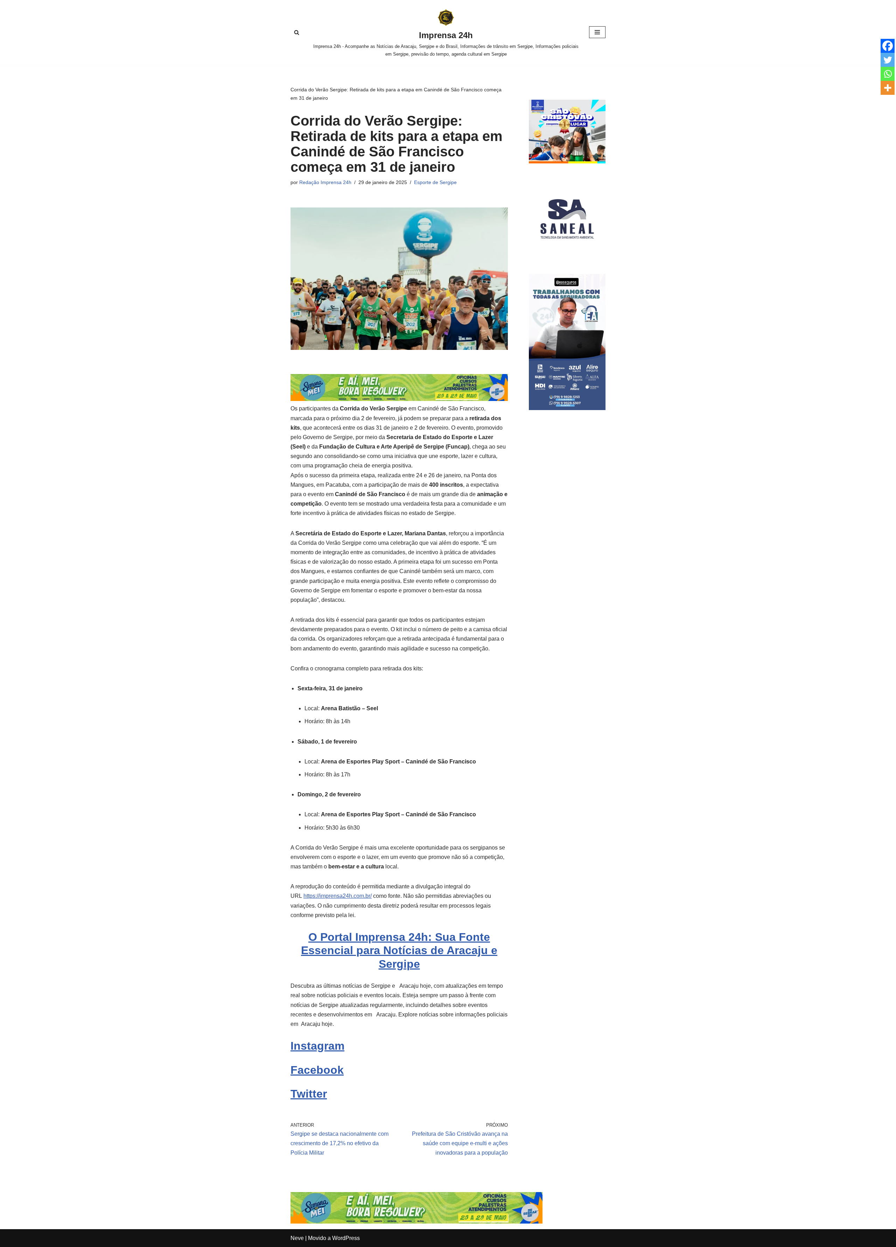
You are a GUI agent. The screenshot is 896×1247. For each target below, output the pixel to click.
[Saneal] (567, 255)
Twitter (308, 1093)
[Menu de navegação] (597, 32)
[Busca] (296, 32)
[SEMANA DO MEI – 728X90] (399, 399)
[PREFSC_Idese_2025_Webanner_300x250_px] (567, 161)
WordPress (346, 1238)
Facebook (317, 1070)
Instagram (317, 1046)
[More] (888, 88)
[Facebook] (888, 46)
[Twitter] (888, 60)
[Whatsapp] (888, 74)
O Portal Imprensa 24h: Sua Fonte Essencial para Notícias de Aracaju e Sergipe (399, 950)
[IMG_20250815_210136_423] (567, 408)
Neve (297, 1238)
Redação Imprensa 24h (325, 182)
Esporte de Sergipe (435, 182)
